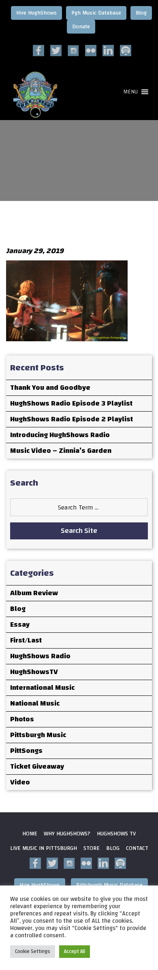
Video (20, 782)
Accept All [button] (74, 951)
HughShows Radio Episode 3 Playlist (71, 403)
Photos (22, 719)
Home (29, 833)
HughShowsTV (34, 671)
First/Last (26, 640)
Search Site (79, 530)
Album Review (34, 593)
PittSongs (26, 750)
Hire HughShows (36, 13)
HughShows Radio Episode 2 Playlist (71, 419)
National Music (35, 703)
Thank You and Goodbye (50, 387)
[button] (130, 92)
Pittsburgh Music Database (109, 885)
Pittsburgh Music (38, 735)
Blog (141, 13)
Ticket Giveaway (37, 766)
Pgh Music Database (96, 13)
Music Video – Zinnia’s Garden (60, 450)
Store (91, 848)
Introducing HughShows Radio (60, 435)
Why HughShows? (67, 833)
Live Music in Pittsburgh (43, 848)
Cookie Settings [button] (32, 951)
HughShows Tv (116, 833)
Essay (20, 624)
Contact (137, 848)
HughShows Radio (40, 656)
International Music (42, 687)
